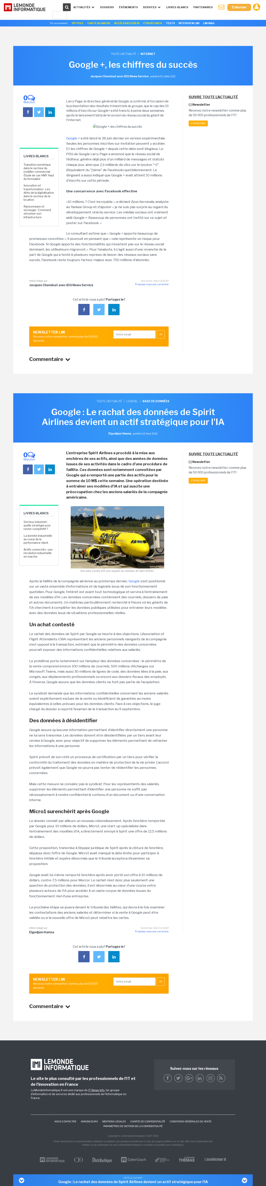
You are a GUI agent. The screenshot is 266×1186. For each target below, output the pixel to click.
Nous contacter (65, 1121)
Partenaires (203, 7)
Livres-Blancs (177, 7)
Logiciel (132, 401)
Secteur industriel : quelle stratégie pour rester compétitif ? (37, 525)
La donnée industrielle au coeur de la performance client (38, 539)
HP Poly (78, 23)
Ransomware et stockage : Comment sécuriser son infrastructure (37, 212)
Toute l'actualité (123, 53)
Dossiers (107, 7)
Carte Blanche (98, 23)
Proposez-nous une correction (152, 284)
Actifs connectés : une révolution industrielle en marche (38, 553)
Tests (170, 23)
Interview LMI (189, 23)
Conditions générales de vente (190, 1121)
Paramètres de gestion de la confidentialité (133, 1126)
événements (128, 7)
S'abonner (239, 7)
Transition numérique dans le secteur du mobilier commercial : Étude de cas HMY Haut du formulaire (39, 171)
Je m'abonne (198, 123)
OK (160, 334)
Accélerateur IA (126, 23)
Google (71, 138)
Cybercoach (152, 23)
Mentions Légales (114, 1121)
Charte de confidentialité (147, 1121)
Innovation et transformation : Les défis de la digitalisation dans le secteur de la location (39, 192)
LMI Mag (208, 23)
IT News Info (96, 1090)
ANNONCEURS (89, 1121)
